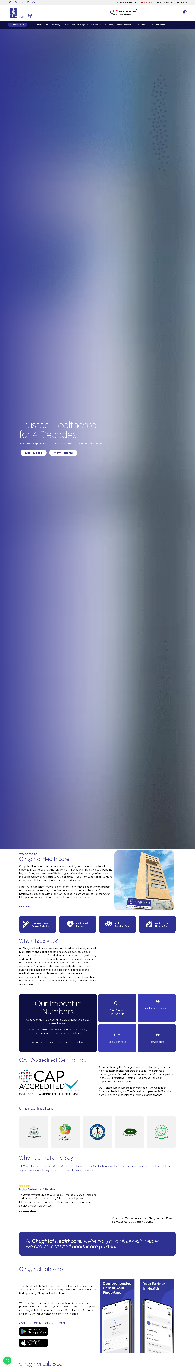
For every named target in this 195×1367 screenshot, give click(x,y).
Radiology (55, 25)
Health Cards (143, 25)
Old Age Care (96, 25)
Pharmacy (109, 25)
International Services (126, 25)
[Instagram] (27, 2)
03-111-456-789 (122, 14)
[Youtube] (33, 2)
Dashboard (16, 24)
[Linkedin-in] (22, 2)
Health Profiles (158, 25)
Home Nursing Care (79, 25)
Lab (46, 25)
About (39, 25)
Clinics (66, 25)
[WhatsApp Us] (7, 1361)
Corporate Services (164, 2)
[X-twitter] (16, 2)
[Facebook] (10, 2)
